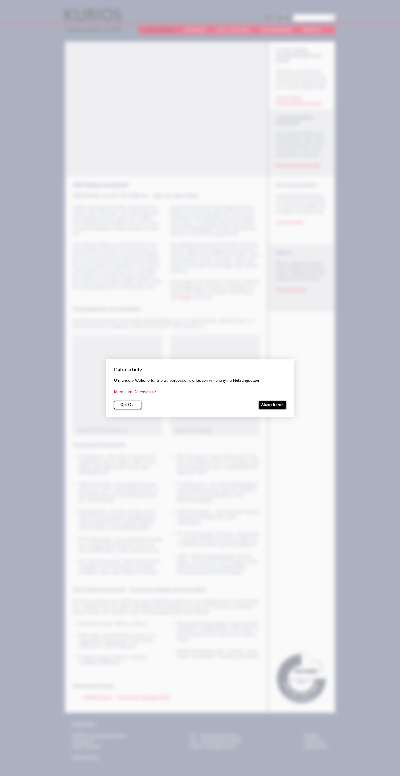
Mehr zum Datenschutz (135, 392)
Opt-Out (127, 405)
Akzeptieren (272, 405)
